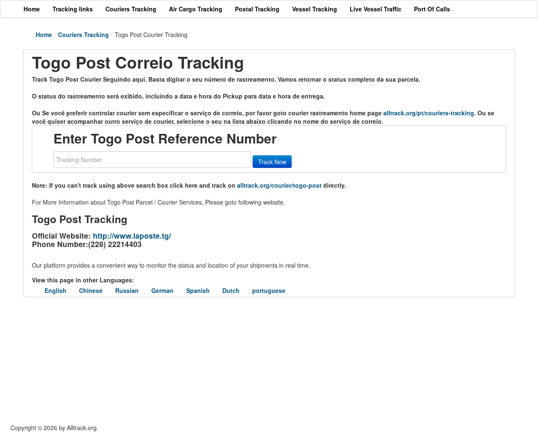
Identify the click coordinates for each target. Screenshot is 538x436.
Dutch (231, 290)
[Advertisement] (218, 360)
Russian (127, 290)
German (162, 290)
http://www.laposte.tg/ (132, 235)
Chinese (91, 290)
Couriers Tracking (83, 34)
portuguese (268, 290)
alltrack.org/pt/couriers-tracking (428, 113)
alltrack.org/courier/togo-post (279, 185)
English (55, 290)
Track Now (272, 161)
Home (44, 34)
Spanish (198, 290)
